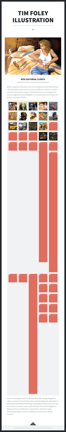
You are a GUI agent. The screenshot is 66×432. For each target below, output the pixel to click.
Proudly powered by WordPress (22, 428)
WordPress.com (47, 428)
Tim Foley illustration (33, 17)
